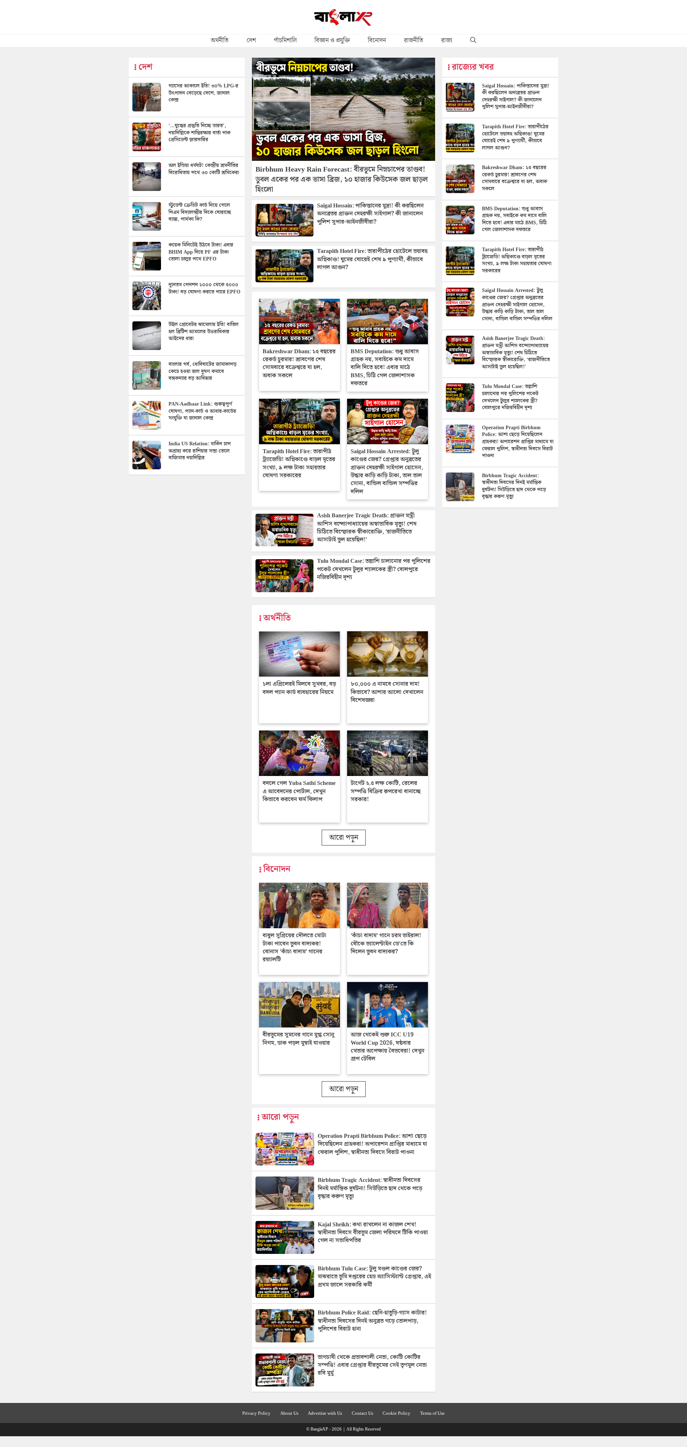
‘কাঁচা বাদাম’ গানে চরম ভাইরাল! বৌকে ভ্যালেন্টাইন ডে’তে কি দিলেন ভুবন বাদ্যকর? (386, 943)
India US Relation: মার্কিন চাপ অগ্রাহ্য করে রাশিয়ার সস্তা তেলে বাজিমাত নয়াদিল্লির (200, 451)
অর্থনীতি (220, 40)
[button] (473, 40)
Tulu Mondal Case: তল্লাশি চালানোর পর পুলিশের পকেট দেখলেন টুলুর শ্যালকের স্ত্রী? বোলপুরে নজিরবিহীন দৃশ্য (373, 569)
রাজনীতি (413, 40)
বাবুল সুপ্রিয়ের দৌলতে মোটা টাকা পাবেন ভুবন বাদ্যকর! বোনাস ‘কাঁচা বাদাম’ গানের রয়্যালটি (294, 947)
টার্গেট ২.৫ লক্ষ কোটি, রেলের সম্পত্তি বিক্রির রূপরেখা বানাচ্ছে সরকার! (385, 791)
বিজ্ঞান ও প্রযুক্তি (332, 40)
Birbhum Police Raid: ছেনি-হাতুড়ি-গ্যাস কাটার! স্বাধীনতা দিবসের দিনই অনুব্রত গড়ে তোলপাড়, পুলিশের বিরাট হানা (372, 1320)
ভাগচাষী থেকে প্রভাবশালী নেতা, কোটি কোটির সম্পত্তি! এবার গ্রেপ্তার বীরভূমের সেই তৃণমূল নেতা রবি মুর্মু (372, 1365)
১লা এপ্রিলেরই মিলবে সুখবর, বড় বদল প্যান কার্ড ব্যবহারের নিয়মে (299, 688)
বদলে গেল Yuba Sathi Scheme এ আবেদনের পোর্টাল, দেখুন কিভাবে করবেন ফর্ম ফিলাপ (299, 791)
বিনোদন (377, 40)
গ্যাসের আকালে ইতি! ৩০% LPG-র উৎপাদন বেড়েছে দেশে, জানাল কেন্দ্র (203, 93)
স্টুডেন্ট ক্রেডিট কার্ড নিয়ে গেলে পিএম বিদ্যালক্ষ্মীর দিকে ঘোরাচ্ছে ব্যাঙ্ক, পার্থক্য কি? (200, 212)
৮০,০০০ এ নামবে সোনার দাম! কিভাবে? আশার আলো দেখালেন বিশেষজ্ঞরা (387, 692)
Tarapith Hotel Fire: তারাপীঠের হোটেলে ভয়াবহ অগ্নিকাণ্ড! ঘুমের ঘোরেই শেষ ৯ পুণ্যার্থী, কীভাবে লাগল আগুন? (372, 259)
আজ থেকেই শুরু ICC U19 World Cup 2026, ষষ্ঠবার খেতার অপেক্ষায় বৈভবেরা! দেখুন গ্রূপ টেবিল (387, 1046)
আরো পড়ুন (343, 837)
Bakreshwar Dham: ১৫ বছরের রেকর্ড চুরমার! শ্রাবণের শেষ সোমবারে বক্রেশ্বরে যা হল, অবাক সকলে (299, 363)
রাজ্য (446, 40)
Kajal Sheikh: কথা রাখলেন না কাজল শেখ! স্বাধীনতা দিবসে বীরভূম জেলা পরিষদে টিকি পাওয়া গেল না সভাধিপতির (373, 1232)
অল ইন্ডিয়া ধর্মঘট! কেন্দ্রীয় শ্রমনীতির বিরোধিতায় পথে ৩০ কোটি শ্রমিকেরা (204, 169)
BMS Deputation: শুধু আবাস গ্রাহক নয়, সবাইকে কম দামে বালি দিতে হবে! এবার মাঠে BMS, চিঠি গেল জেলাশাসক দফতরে (385, 367)
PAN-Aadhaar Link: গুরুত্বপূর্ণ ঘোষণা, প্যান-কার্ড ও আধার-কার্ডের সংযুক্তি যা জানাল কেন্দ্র (202, 411)
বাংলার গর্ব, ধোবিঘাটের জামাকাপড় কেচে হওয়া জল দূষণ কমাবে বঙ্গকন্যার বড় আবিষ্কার (203, 371)
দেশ (251, 40)
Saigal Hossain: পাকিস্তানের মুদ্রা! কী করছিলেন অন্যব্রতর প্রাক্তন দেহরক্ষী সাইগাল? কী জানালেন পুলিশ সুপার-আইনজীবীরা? (370, 213)
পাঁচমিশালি (285, 40)
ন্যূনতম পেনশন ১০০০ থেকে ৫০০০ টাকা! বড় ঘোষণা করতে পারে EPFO (204, 288)
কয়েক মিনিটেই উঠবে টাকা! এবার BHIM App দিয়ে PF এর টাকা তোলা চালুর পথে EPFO (201, 252)
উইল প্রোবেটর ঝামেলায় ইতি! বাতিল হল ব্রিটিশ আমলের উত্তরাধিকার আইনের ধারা (204, 331)
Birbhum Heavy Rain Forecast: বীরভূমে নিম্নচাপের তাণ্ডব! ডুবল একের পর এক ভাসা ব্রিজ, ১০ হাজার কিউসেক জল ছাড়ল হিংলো (341, 179)
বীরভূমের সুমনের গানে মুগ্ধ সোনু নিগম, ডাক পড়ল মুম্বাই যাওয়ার (298, 1038)
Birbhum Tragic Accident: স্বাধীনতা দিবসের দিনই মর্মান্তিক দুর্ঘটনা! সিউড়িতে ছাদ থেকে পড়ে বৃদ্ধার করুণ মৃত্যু (370, 1188)
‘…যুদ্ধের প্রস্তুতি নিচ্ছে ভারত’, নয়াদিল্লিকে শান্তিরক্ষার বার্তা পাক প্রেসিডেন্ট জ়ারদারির (199, 133)
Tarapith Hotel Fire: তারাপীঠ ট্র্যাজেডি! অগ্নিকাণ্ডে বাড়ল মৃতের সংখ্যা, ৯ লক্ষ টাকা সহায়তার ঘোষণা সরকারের (299, 463)
